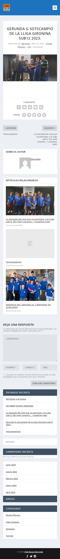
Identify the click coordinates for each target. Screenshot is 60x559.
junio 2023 (11, 465)
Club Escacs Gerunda (33, 552)
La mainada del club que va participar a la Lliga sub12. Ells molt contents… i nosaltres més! (30, 220)
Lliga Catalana (12, 522)
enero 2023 (11, 485)
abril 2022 (10, 492)
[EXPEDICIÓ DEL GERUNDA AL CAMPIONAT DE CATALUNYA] (30, 285)
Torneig (9, 535)
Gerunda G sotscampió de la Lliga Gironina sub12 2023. (29, 423)
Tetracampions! (14, 262)
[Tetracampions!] (30, 243)
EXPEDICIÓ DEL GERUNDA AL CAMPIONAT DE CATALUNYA (28, 306)
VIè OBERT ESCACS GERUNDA (19, 406)
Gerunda (25, 43)
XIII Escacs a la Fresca (16, 399)
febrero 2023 (12, 478)
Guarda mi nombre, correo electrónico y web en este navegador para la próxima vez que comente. (29, 375)
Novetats (10, 529)
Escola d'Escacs (13, 515)
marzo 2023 (11, 471)
